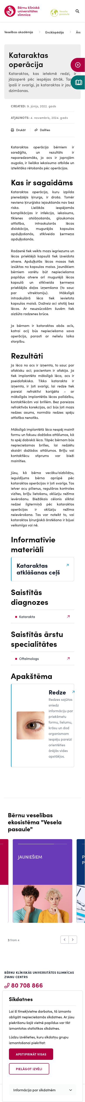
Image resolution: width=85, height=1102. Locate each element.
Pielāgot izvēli (29, 1069)
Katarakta (27, 616)
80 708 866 (27, 985)
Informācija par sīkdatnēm (34, 1089)
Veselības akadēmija (18, 32)
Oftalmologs (29, 658)
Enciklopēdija (54, 32)
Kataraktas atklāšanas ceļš (38, 568)
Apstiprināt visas (31, 1054)
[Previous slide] (64, 939)
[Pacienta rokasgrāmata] (78, 82)
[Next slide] (73, 939)
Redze (57, 692)
